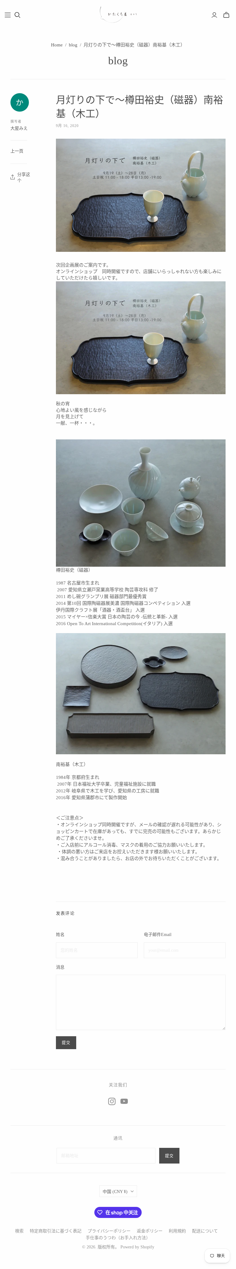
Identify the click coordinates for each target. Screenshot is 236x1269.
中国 (115, 1191)
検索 (19, 1231)
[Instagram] (112, 1101)
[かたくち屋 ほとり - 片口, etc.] (118, 14)
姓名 (60, 934)
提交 (169, 1155)
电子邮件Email (157, 934)
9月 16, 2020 (67, 126)
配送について (205, 1231)
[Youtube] (124, 1101)
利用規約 (177, 1231)
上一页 (16, 151)
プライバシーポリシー (109, 1231)
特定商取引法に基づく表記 (55, 1231)
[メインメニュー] (8, 15)
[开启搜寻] (17, 15)
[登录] (214, 15)
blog (73, 44)
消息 (60, 967)
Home (57, 44)
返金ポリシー (150, 1231)
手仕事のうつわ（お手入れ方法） (118, 1237)
